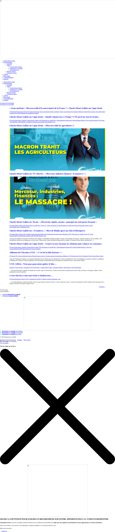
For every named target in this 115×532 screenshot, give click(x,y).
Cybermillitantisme (8, 77)
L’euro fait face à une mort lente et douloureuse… (31, 275)
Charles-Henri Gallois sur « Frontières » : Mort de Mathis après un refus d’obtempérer (47, 231)
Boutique (5, 79)
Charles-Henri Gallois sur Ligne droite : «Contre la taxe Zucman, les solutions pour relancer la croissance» (56, 244)
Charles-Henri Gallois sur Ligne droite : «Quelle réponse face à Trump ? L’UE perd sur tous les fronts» (54, 117)
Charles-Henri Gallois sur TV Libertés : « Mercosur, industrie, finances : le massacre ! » (48, 174)
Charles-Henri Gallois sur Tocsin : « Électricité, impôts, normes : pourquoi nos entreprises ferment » (53, 222)
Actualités (9, 64)
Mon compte (6, 76)
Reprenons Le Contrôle (16, 68)
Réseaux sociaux (11, 71)
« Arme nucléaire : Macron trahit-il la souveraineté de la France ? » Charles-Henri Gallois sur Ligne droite (56, 108)
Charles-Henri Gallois (9, 61)
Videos (8, 65)
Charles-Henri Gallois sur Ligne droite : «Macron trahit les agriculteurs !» (42, 125)
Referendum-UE (14, 70)
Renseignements (7, 62)
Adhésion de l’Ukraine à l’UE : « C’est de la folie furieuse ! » (36, 252)
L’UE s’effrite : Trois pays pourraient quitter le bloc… (33, 264)
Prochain (102, 286)
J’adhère (5, 74)
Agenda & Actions (12, 73)
